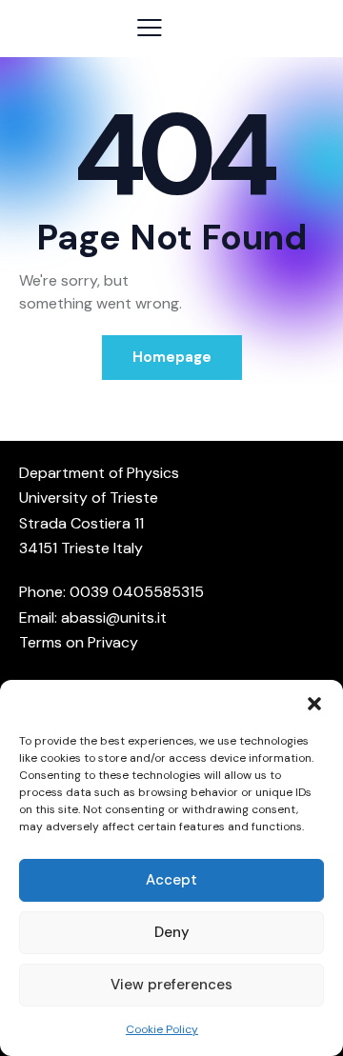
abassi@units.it (114, 618)
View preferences (171, 984)
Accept (171, 879)
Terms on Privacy (78, 642)
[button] (314, 703)
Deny (172, 932)
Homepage (172, 357)
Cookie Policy (162, 1029)
